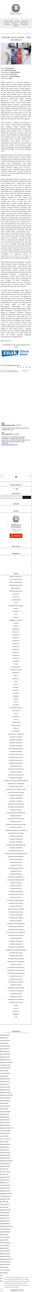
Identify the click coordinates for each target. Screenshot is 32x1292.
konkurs (16, 626)
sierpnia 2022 (3, 1166)
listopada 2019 (4, 1256)
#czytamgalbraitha (16, 579)
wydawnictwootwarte (16, 917)
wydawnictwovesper (15, 979)
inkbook (15, 617)
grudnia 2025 (3, 1057)
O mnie (17, 21)
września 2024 (4, 1098)
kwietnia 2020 (4, 1242)
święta (16, 719)
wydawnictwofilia (16, 821)
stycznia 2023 (3, 1152)
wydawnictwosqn (15, 964)
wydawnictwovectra (16, 976)
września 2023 (4, 1130)
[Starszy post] (30, 477)
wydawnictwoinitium (15, 836)
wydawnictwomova (16, 885)
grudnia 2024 (3, 1089)
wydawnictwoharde (16, 827)
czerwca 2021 (4, 1204)
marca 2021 (3, 1212)
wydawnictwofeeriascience (16, 818)
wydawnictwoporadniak (15, 926)
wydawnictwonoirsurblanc (16, 900)
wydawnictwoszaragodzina (16, 970)
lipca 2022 (3, 1169)
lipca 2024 (3, 1103)
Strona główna (8, 21)
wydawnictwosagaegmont (16, 947)
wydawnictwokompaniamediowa (16, 845)
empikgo (15, 608)
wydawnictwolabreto (16, 859)
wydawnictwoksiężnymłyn (16, 856)
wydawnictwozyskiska (16, 1002)
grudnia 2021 (3, 1188)
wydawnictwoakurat (15, 745)
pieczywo (16, 693)
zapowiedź (16, 1011)
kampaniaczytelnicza (16, 620)
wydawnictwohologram (15, 833)
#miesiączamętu (16, 588)
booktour (16, 597)
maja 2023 (3, 1141)
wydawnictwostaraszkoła (16, 967)
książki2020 (15, 640)
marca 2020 (3, 1245)
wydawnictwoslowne (16, 953)
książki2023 (15, 649)
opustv (16, 684)
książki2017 (15, 632)
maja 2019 (3, 1273)
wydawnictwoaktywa (16, 742)
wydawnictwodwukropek (16, 807)
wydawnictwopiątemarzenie (16, 923)
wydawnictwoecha (16, 810)
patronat (16, 687)
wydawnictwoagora (16, 740)
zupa (16, 1017)
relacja (15, 699)
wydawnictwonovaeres (16, 903)
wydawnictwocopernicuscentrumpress (16, 780)
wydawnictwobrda (16, 766)
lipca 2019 (3, 1267)
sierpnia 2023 (3, 1133)
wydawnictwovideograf (15, 982)
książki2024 (15, 652)
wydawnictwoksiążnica (16, 850)
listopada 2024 (4, 1092)
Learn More (14, 1290)
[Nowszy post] (1, 477)
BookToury (24, 24)
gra (16, 614)
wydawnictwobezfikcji (16, 760)
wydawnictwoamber (16, 751)
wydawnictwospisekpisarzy (15, 961)
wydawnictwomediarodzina (16, 880)
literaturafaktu (16, 667)
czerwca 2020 (4, 1237)
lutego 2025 (3, 1084)
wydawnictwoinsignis (16, 839)
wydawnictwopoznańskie (16, 929)
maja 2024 (3, 1109)
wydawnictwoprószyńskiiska (16, 932)
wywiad (16, 1008)
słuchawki (16, 705)
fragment (16, 611)
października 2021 (5, 1193)
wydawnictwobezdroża (16, 757)
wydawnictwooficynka (16, 912)
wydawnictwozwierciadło (16, 999)
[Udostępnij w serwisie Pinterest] (30, 367)
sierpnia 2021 (3, 1199)
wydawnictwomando (16, 874)
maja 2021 (3, 1207)
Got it (21, 1290)
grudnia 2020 (3, 1221)
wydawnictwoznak (13, 371)
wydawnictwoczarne (16, 786)
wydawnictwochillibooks (16, 775)
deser (16, 602)
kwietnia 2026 (4, 1046)
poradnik (16, 696)
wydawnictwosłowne (16, 955)
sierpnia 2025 (3, 1068)
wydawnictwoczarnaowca (16, 783)
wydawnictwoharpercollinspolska (16, 830)
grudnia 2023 (3, 1122)
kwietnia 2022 (4, 1177)
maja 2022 (3, 1174)
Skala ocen (24, 21)
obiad (16, 681)
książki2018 (15, 634)
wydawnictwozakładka (16, 990)
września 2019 (4, 1262)
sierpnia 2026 (3, 1035)
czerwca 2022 (4, 1171)
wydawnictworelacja (16, 941)
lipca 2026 (3, 1038)
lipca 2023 (3, 1136)
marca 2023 (3, 1147)
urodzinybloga (16, 725)
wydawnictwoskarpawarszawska (15, 950)
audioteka (16, 594)
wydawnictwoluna (16, 871)
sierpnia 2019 (3, 1264)
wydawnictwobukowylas (16, 769)
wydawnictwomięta (16, 883)
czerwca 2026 (4, 1040)
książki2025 (15, 655)
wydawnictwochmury (16, 778)
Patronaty (7, 24)
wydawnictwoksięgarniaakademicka (16, 853)
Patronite (15, 22)
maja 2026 (3, 1043)
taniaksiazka (16, 722)
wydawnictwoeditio (16, 815)
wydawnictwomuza (16, 888)
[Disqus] (16, 398)
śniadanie (16, 716)
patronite (16, 690)
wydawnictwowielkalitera (16, 988)
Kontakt (6, 22)
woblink (15, 728)
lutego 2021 (3, 1215)
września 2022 (4, 1163)
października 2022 (5, 1160)
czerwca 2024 (4, 1106)
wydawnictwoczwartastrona (16, 789)
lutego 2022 (3, 1182)
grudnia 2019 (3, 1253)
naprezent (16, 678)
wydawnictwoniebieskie (16, 891)
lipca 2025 (3, 1070)
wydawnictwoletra (16, 862)
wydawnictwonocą (16, 897)
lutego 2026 (3, 1051)
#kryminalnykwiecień (15, 585)
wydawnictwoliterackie (15, 868)
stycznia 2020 (3, 1251)
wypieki (16, 1005)
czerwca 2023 (4, 1139)
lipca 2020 (3, 1234)
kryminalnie (26, 370)
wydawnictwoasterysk (16, 754)
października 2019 (5, 1259)
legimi (16, 664)
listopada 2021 (4, 1191)
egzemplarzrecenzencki (12, 370)
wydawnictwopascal (15, 920)
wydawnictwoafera (16, 737)
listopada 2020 (4, 1223)
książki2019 (4, 371)
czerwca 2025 (4, 1073)
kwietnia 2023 (4, 1144)
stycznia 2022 (3, 1185)
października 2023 (5, 1128)
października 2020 (5, 1226)
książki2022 (15, 646)
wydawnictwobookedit (16, 763)
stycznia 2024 (3, 1119)
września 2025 (4, 1065)
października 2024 (5, 1095)
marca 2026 (3, 1048)
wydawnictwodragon (16, 795)
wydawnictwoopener (16, 915)
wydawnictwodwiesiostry (16, 804)
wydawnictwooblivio (16, 906)
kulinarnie (16, 661)
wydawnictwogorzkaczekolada (16, 824)
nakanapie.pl (16, 672)
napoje (16, 675)
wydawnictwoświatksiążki (16, 973)
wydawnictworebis (16, 938)
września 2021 (4, 1196)
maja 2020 (3, 1240)
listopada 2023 (4, 1125)
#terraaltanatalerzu (16, 591)
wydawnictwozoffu (16, 996)
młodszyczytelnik (16, 670)
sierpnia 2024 (3, 1100)
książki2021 (15, 643)
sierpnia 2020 (3, 1232)
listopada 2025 (4, 1059)
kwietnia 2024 (4, 1111)
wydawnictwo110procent (16, 734)
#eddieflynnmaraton (16, 582)
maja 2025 (3, 1076)
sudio (16, 713)
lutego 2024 (3, 1117)
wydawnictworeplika (16, 944)
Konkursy (16, 24)
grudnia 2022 (3, 1155)
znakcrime (16, 1014)
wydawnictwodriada (15, 801)
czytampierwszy (16, 600)
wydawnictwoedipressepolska (15, 812)
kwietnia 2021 (4, 1210)
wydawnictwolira (16, 865)
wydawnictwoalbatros (16, 748)
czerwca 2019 (4, 1270)
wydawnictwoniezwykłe (15, 894)
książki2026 (15, 658)
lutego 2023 (3, 1150)
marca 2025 (3, 1081)
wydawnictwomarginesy (15, 877)
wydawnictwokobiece (16, 842)
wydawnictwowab (16, 985)
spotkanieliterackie (16, 707)
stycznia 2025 (3, 1087)
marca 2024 (3, 1114)
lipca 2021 (3, 1201)
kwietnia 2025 (4, 1078)
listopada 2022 (4, 1158)
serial (16, 702)
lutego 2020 (3, 1248)
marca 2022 (3, 1180)
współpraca (16, 731)
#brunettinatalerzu (16, 576)
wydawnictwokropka (16, 847)
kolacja (16, 623)
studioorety (16, 710)
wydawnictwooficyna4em (16, 909)
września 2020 (4, 1229)
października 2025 (5, 1062)
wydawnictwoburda (16, 772)
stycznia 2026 (3, 1054)
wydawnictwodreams (16, 798)
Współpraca (24, 22)
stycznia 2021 (3, 1218)
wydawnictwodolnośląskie (15, 792)
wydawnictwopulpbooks (16, 935)
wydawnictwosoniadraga (16, 958)
